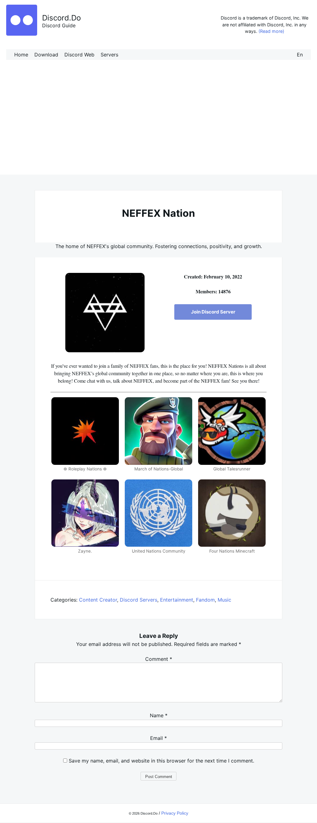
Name (158, 715)
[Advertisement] (158, 123)
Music (224, 600)
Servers (109, 54)
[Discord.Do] (21, 34)
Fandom (205, 600)
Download (46, 54)
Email (158, 738)
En (300, 54)
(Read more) (271, 31)
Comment (158, 659)
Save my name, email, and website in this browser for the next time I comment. (161, 761)
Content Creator (98, 600)
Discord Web (79, 54)
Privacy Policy (174, 813)
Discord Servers (138, 600)
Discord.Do (61, 17)
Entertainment (176, 600)
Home (21, 54)
